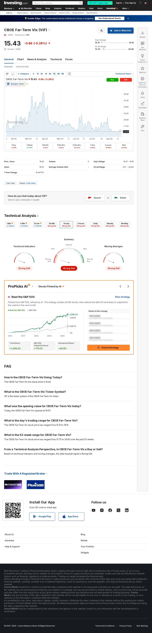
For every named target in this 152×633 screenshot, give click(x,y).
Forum (69, 59)
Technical (56, 59)
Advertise (9, 540)
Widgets (85, 552)
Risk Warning (142, 626)
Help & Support (12, 546)
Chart (20, 59)
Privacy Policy (125, 626)
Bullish (123, 197)
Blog (83, 534)
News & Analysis (37, 59)
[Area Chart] (12, 73)
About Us (9, 534)
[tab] (10, 224)
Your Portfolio (87, 546)
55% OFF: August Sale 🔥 (100, 3)
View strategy (122, 297)
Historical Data (22, 67)
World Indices (36, 13)
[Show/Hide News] (69, 73)
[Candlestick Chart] (7, 73)
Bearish (97, 197)
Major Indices (22, 13)
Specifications (92, 13)
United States (30, 183)
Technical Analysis (20, 215)
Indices (9, 13)
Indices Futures (50, 13)
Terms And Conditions (105, 626)
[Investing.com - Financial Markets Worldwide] (16, 3)
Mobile (84, 540)
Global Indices (78, 13)
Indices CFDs (64, 13)
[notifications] (140, 2)
